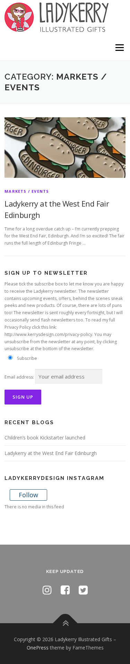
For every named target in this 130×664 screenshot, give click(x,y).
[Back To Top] (65, 623)
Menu (119, 48)
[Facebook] (65, 590)
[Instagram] (47, 590)
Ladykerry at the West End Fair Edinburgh (51, 453)
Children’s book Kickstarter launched (45, 437)
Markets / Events (27, 191)
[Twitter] (83, 590)
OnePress (38, 647)
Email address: (19, 377)
